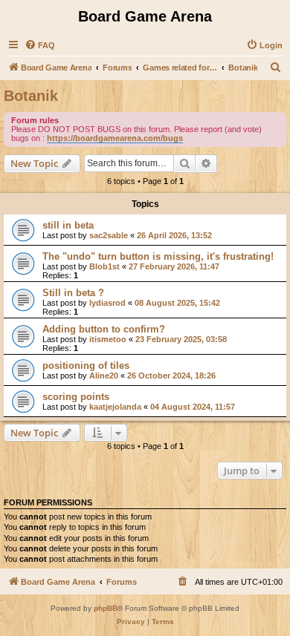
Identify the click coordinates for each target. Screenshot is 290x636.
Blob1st (104, 266)
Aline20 (103, 375)
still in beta (68, 225)
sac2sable (108, 235)
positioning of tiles (85, 365)
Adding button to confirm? (103, 329)
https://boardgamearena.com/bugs (115, 138)
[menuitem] (40, 45)
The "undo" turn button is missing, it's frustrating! (158, 256)
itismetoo (107, 339)
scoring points (75, 396)
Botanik (31, 96)
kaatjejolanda (115, 406)
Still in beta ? (73, 292)
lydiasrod (107, 302)
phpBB (105, 608)
